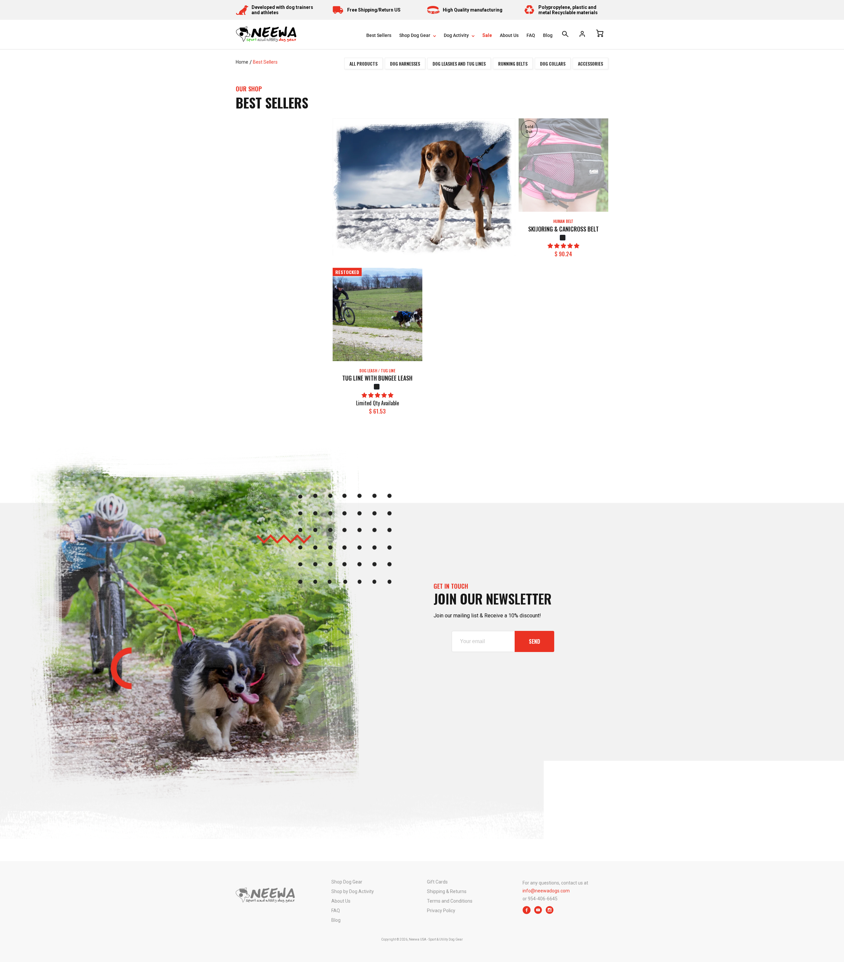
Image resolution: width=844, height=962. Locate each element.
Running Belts (513, 63)
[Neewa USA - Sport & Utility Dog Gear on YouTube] (538, 912)
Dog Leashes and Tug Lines (459, 63)
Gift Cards (437, 881)
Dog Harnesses (405, 63)
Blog (548, 35)
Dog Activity (457, 35)
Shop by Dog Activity (352, 891)
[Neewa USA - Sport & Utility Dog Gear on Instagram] (550, 912)
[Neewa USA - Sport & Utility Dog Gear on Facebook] (527, 912)
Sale (487, 35)
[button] (563, 246)
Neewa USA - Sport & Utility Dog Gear (436, 939)
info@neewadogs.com (546, 890)
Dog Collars (552, 63)
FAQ (531, 35)
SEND (534, 641)
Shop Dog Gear (415, 35)
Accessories (590, 63)
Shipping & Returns (447, 891)
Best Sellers (378, 35)
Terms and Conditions (449, 901)
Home (242, 62)
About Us (509, 35)
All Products (363, 63)
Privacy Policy (441, 910)
